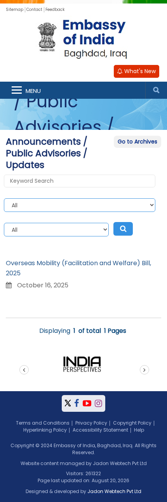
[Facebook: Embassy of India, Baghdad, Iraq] (76, 403)
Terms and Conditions (43, 423)
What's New (139, 71)
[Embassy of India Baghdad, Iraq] (83, 38)
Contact (34, 9)
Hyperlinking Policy (45, 430)
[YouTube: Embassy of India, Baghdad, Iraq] (87, 403)
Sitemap (14, 9)
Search (156, 90)
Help (139, 430)
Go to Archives (137, 141)
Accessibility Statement (100, 430)
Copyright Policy (132, 423)
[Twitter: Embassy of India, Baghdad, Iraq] (68, 403)
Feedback (54, 9)
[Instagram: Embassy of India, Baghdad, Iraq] (98, 403)
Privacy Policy (91, 423)
